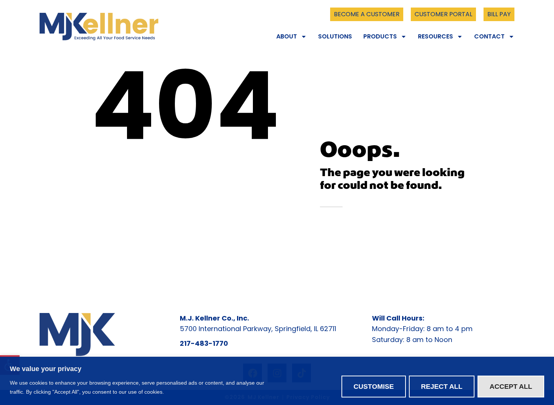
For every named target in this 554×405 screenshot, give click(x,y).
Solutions (335, 36)
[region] (277, 381)
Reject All (441, 386)
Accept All (511, 386)
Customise (374, 386)
